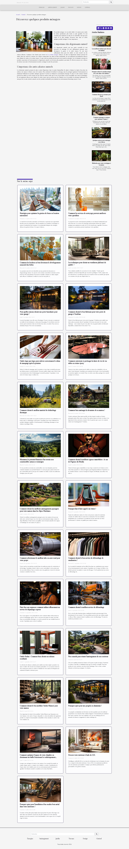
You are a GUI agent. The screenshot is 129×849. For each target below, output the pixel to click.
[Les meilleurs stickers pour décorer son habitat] (101, 41)
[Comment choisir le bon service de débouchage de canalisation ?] (88, 544)
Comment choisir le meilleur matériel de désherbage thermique (38, 411)
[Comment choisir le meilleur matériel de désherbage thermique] (40, 396)
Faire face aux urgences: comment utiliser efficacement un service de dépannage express (40, 608)
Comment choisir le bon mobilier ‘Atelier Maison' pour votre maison (39, 707)
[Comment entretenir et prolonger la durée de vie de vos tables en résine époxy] (88, 347)
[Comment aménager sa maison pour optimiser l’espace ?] (101, 109)
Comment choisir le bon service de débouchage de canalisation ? (85, 559)
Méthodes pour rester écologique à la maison (101, 164)
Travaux (70, 7)
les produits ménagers (53, 55)
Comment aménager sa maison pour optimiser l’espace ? (101, 118)
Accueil (18, 15)
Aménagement (52, 7)
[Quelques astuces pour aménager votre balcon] (101, 132)
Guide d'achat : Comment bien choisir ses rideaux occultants (37, 657)
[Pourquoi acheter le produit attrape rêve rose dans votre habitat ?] (101, 64)
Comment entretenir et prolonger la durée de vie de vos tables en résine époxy (87, 362)
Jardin (62, 7)
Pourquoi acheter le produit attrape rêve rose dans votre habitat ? (101, 72)
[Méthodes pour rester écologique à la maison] (101, 155)
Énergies (41, 7)
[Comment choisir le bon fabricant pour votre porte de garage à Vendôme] (88, 298)
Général (87, 7)
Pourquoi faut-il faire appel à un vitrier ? (82, 509)
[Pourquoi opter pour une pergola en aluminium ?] (88, 692)
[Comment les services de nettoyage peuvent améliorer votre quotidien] (88, 199)
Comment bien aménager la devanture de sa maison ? (86, 410)
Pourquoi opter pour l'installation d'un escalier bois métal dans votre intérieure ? (39, 805)
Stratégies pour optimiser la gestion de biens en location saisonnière (39, 214)
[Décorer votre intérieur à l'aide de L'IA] (88, 741)
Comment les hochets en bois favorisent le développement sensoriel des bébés (40, 263)
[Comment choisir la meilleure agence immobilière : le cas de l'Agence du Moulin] (88, 445)
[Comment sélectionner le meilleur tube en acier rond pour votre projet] (40, 544)
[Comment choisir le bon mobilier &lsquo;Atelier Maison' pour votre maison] (40, 692)
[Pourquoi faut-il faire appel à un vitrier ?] (88, 495)
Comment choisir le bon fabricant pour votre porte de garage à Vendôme (86, 313)
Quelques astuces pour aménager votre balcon (101, 141)
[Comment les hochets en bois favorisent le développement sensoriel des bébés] (40, 248)
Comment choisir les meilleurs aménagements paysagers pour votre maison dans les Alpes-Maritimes (39, 510)
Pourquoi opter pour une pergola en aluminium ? (85, 706)
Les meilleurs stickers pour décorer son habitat (101, 49)
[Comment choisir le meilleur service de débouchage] (88, 593)
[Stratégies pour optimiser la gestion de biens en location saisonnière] (40, 199)
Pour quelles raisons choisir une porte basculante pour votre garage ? (38, 313)
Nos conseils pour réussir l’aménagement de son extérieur (88, 656)
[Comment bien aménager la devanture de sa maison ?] (88, 396)
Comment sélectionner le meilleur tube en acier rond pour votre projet (40, 559)
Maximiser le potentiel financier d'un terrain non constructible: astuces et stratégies (37, 460)
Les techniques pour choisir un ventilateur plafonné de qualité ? (87, 263)
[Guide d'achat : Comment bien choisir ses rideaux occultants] (40, 642)
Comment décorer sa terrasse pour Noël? (101, 95)
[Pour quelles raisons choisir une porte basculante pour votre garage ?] (40, 298)
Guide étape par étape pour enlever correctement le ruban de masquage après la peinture (40, 362)
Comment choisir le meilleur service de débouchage (86, 607)
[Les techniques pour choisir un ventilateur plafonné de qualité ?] (88, 248)
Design (79, 7)
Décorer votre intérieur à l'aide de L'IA (81, 755)
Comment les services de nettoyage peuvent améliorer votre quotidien (87, 214)
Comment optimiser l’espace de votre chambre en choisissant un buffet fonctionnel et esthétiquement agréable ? (37, 757)
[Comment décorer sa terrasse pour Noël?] (101, 86)
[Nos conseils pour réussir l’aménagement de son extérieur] (88, 642)
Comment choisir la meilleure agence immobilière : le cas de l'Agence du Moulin (88, 460)
